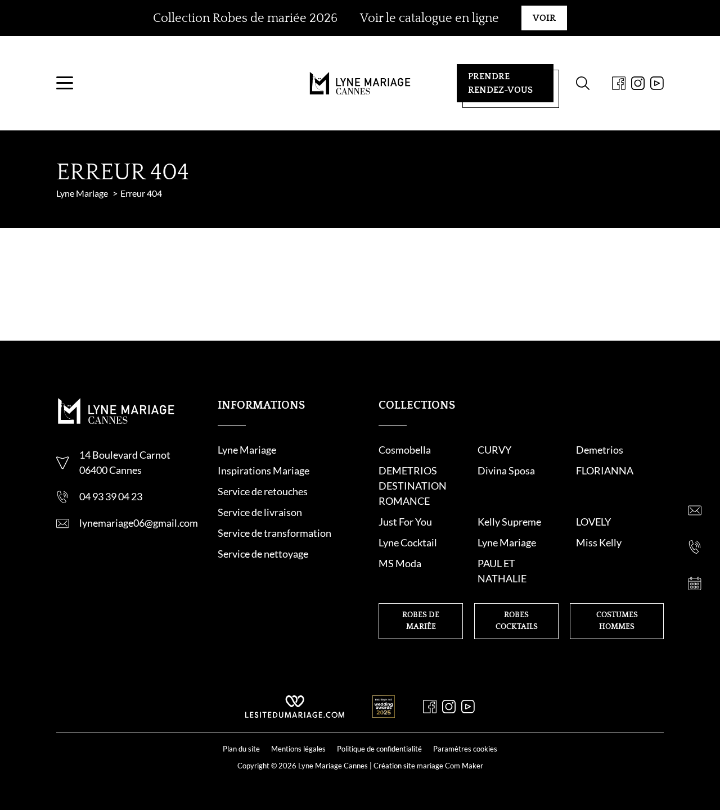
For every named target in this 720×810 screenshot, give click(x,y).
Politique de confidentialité (379, 748)
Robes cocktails (517, 620)
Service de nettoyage (263, 553)
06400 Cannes (110, 470)
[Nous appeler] (695, 547)
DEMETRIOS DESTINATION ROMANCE (413, 485)
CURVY (494, 450)
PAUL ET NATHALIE (502, 571)
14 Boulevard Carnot (124, 455)
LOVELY (593, 521)
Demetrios (599, 450)
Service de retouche (260, 491)
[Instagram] (638, 83)
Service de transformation (274, 533)
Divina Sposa (506, 470)
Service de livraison (260, 512)
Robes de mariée (420, 620)
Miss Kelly (599, 542)
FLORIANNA (604, 470)
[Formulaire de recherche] (583, 83)
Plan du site (241, 748)
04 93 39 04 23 (110, 496)
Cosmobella (405, 450)
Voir (544, 18)
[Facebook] (619, 83)
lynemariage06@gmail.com (138, 523)
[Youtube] (657, 83)
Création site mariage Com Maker (428, 765)
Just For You (405, 521)
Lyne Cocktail (408, 542)
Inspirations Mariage (263, 470)
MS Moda (400, 563)
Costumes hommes (617, 620)
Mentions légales (298, 748)
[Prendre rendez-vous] (695, 583)
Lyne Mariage (247, 450)
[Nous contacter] (695, 510)
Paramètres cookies (465, 748)
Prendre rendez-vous (500, 83)
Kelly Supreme (509, 521)
